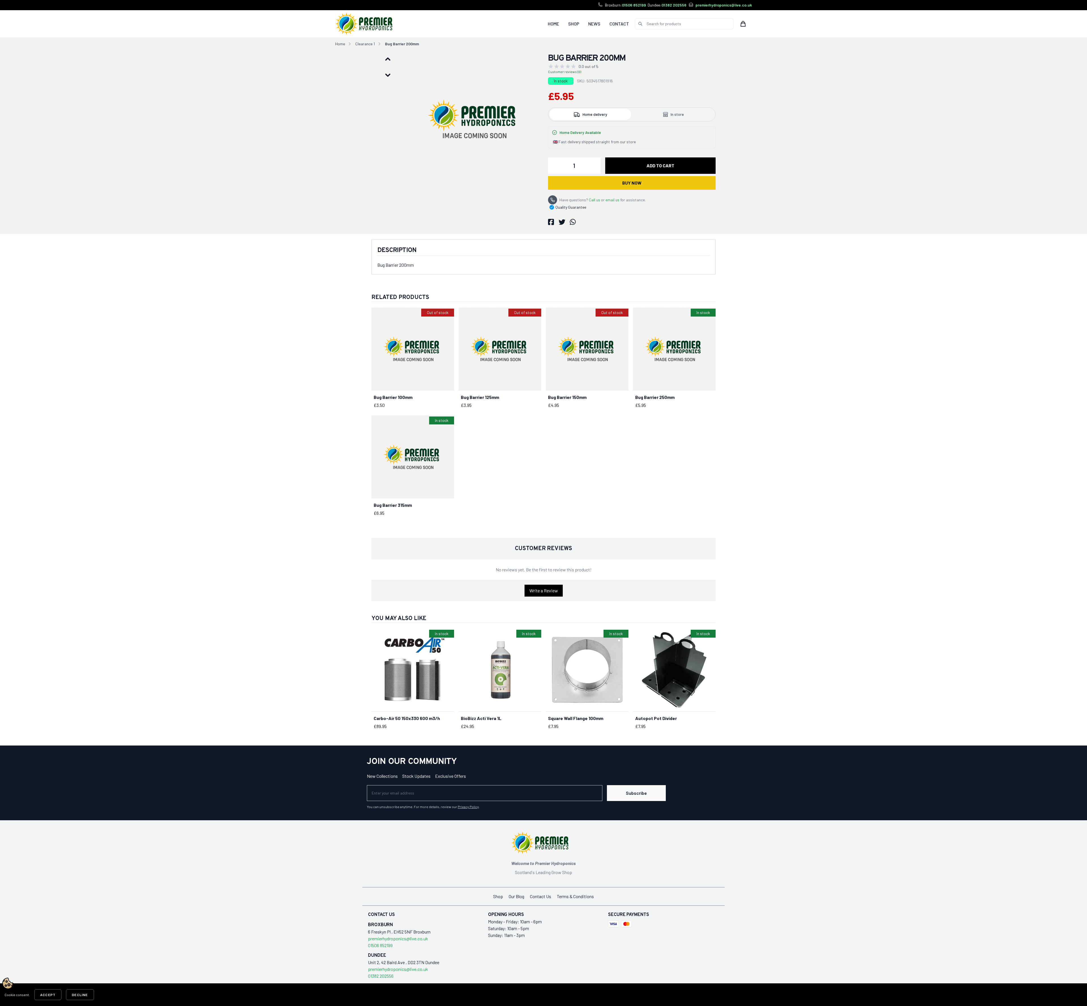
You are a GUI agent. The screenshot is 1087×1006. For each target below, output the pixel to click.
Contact (619, 23)
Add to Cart (660, 165)
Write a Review (543, 590)
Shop (573, 23)
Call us (595, 199)
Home (553, 23)
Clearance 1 (365, 43)
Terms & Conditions (575, 896)
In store (677, 114)
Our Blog (516, 896)
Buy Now (631, 182)
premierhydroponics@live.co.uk (724, 5)
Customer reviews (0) (564, 72)
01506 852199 (634, 5)
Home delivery (595, 114)
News (594, 23)
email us (612, 199)
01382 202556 (674, 5)
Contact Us (540, 896)
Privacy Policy (468, 807)
